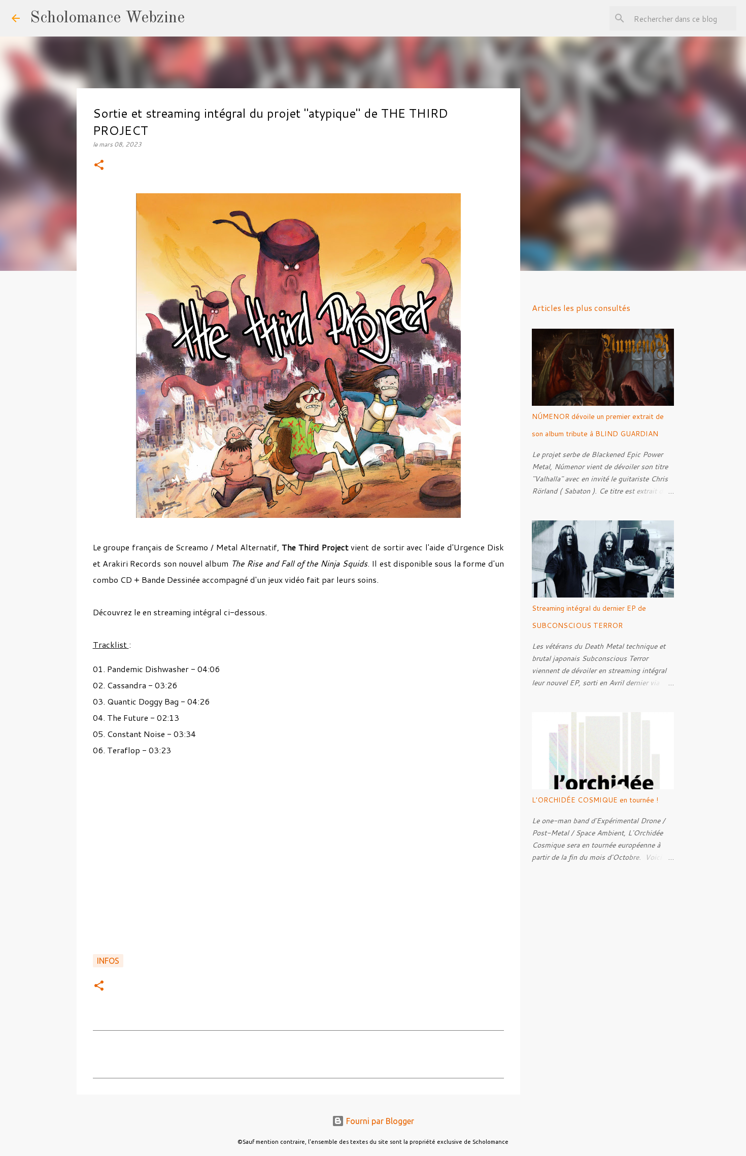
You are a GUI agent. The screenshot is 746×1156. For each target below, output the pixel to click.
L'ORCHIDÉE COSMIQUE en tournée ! (595, 800)
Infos (108, 960)
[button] (99, 165)
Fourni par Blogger (379, 1121)
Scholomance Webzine (107, 18)
